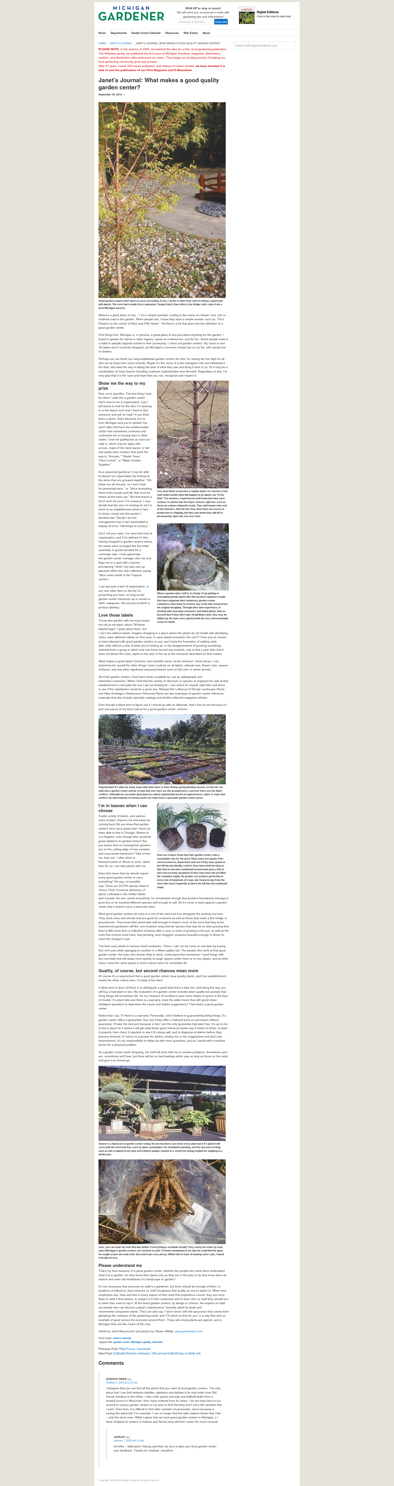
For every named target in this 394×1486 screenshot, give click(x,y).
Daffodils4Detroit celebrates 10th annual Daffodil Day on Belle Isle (157, 1353)
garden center (122, 1342)
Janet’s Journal (122, 1338)
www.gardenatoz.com (189, 1331)
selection (157, 1342)
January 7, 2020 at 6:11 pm (129, 1440)
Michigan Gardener (131, 16)
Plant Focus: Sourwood (134, 1349)
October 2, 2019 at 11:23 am (121, 1382)
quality (147, 1342)
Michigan (136, 1342)
